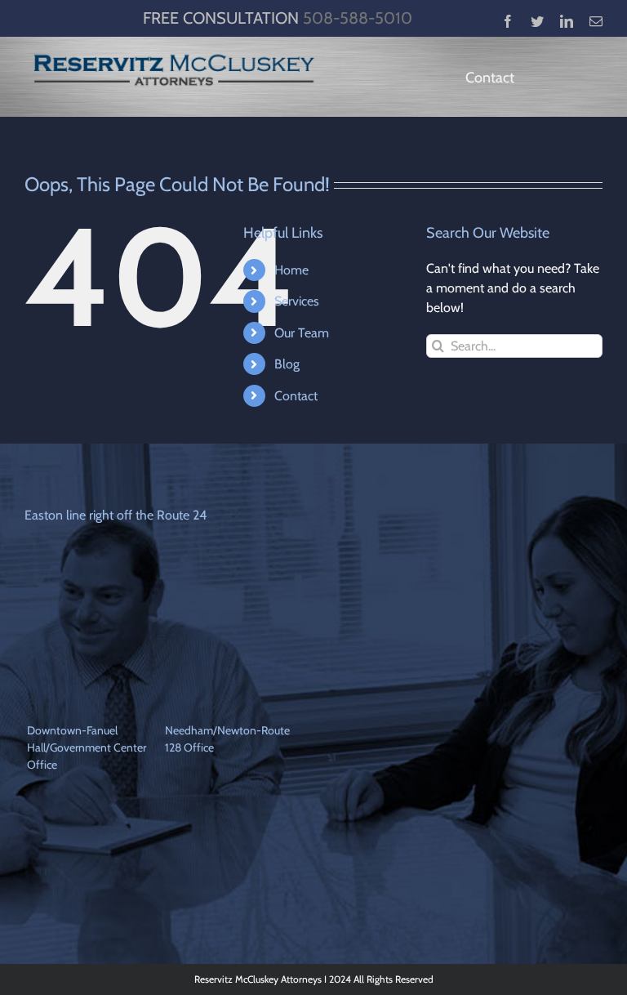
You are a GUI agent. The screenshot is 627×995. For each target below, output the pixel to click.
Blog (287, 364)
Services (296, 301)
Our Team (301, 333)
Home (291, 270)
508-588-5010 (357, 18)
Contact (296, 396)
